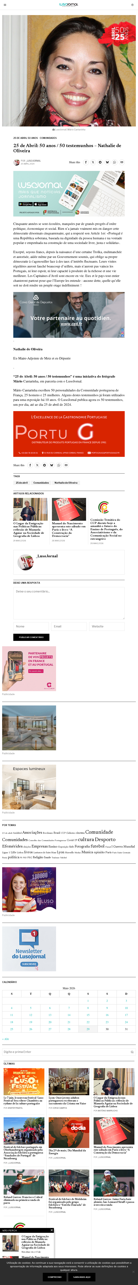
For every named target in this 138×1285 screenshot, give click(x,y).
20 (50, 1022)
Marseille (69, 853)
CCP (63, 833)
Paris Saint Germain (121, 853)
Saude (47, 857)
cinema (80, 833)
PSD (25, 858)
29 (88, 1029)
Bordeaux (48, 833)
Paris (108, 852)
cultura (86, 839)
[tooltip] (86, 162)
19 (30, 1022)
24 (126, 1022)
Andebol (17, 833)
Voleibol (63, 858)
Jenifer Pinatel (15, 1108)
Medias (78, 853)
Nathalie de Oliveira (66, 482)
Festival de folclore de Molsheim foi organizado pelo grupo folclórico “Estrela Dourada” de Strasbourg (67, 1203)
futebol (98, 846)
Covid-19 (72, 840)
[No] (133, 1272)
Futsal (108, 847)
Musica (87, 852)
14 (69, 1015)
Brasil (57, 833)
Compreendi (54, 1277)
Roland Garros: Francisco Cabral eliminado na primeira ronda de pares (23, 1200)
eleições (27, 847)
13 (50, 1015)
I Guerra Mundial (123, 846)
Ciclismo (70, 833)
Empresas (39, 847)
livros (28, 852)
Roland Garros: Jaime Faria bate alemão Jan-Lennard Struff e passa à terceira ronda (114, 1202)
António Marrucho (108, 1111)
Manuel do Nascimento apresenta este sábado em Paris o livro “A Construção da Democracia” (69, 530)
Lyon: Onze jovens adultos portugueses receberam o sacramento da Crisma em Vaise (67, 1101)
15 (88, 1015)
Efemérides (12, 846)
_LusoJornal (33, 160)
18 (11, 1022)
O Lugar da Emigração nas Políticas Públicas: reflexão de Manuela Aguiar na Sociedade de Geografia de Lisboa (28, 530)
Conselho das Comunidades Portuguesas (47, 840)
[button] (132, 1052)
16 (107, 1015)
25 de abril (22, 482)
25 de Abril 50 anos (25, 138)
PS (21, 858)
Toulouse (55, 858)
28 (69, 1029)
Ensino (53, 846)
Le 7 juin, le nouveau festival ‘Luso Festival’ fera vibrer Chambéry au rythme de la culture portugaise (23, 1101)
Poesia (4, 858)
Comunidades (48, 138)
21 (69, 1022)
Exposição (63, 847)
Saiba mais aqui (81, 1277)
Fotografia (82, 846)
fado (71, 847)
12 (30, 1015)
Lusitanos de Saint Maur (44, 853)
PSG (29, 858)
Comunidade (99, 832)
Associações (32, 833)
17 (126, 1015)
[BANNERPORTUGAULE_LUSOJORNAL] (69, 433)
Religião (38, 857)
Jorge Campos (60, 1108)
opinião (99, 852)
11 (11, 1015)
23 (107, 1022)
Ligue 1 (6, 852)
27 (50, 1029)
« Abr (5, 1039)
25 (11, 1029)
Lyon (60, 852)
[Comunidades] (69, 314)
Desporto (105, 839)
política (13, 857)
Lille (13, 852)
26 (30, 1029)
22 (88, 1022)
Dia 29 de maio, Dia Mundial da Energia (67, 1152)
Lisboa (20, 853)
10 (126, 1008)
